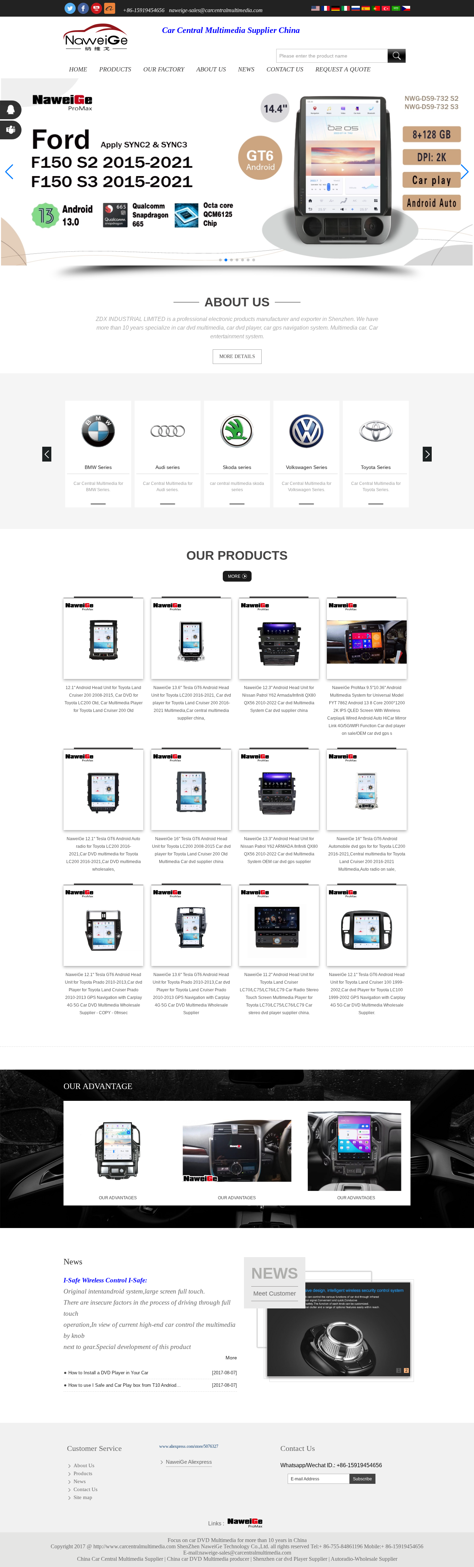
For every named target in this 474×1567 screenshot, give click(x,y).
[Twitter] (70, 8)
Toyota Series (376, 467)
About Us (211, 69)
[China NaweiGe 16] (191, 789)
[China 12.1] (103, 638)
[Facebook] (83, 8)
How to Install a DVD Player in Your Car (108, 1372)
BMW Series (98, 467)
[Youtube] (96, 8)
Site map (83, 1497)
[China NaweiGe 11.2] (279, 925)
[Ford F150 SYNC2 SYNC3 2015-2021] (237, 172)
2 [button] (406, 1370)
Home (78, 69)
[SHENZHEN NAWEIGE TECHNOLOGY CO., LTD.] (95, 37)
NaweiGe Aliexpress (189, 1462)
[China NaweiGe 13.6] (191, 638)
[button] (220, 260)
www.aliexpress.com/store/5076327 (188, 1446)
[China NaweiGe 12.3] (279, 638)
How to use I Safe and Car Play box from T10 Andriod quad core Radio (124, 1385)
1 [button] (399, 1370)
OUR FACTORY (163, 69)
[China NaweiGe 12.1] (103, 789)
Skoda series (237, 467)
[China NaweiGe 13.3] (279, 789)
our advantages (118, 1197)
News (246, 69)
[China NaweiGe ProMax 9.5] (367, 638)
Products (115, 69)
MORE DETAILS (237, 356)
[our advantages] (118, 1189)
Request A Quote (343, 69)
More (234, 576)
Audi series (167, 467)
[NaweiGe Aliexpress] (109, 8)
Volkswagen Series (306, 467)
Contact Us (284, 69)
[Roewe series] (98, 431)
